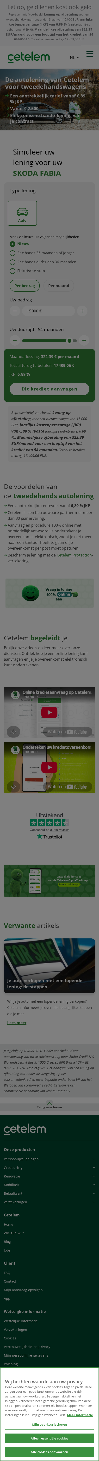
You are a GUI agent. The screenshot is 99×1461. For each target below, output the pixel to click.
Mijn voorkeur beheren (49, 1424)
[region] (49, 1414)
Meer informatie (80, 1415)
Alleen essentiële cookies (49, 1438)
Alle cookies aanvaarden (49, 1452)
